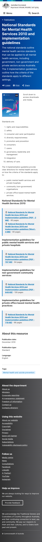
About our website (10, 420)
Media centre (7, 457)
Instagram (6, 479)
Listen (7, 85)
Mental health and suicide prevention (18, 372)
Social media (7, 439)
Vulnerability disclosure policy (14, 445)
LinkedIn (5, 470)
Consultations (8, 464)
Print (17, 85)
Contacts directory (10, 408)
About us (6, 389)
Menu (9, 13)
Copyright (6, 426)
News (4, 461)
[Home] (21, 5)
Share (27, 85)
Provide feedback (12, 503)
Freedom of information (12, 401)
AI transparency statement (13, 398)
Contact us (6, 405)
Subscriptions (8, 442)
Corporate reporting (10, 395)
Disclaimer (6, 429)
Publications (9, 20)
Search (35, 13)
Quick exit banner (9, 436)
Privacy (5, 433)
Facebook (6, 467)
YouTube (5, 476)
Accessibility (7, 423)
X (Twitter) (6, 473)
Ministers (6, 392)
